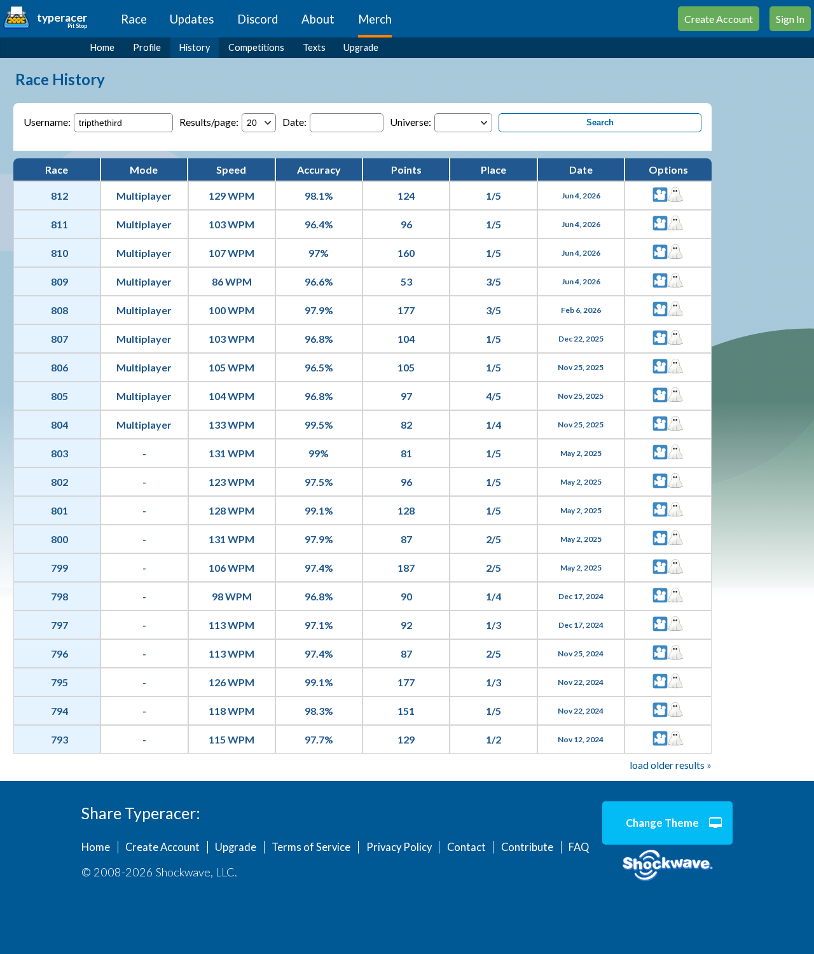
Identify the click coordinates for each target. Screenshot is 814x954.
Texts (314, 47)
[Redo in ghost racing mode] (675, 195)
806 (59, 367)
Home (102, 47)
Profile (147, 47)
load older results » (671, 765)
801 (59, 510)
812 (59, 196)
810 (59, 253)
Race (134, 19)
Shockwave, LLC (667, 865)
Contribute (527, 847)
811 (59, 224)
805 (59, 396)
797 (59, 625)
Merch (375, 19)
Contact (466, 847)
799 (59, 568)
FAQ (579, 847)
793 (59, 739)
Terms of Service (311, 847)
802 (59, 482)
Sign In (790, 19)
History (194, 47)
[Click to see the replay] (660, 195)
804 (59, 424)
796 (59, 653)
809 (59, 281)
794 (59, 711)
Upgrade (360, 47)
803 (59, 453)
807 (59, 339)
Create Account (718, 19)
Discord (257, 19)
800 (59, 539)
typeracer (62, 17)
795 (59, 682)
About (318, 19)
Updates (192, 19)
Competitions (256, 47)
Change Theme (662, 823)
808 (59, 310)
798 (59, 596)
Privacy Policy (399, 847)
